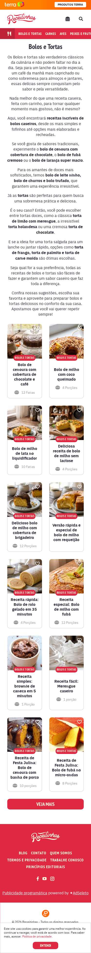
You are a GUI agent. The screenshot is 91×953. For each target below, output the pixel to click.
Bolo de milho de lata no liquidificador (24, 453)
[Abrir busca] (81, 19)
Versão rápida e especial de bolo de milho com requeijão (66, 532)
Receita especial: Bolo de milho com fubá (66, 607)
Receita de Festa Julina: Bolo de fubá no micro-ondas (66, 767)
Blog (23, 853)
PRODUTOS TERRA (70, 4)
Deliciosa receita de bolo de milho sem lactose (66, 453)
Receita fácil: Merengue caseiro (66, 686)
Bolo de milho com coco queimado (66, 374)
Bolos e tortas (30, 34)
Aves (63, 34)
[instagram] (52, 879)
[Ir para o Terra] (14, 5)
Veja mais (45, 804)
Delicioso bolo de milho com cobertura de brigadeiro (24, 530)
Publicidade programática (24, 892)
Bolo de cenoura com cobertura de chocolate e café (24, 374)
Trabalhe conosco (67, 860)
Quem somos (61, 853)
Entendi (45, 945)
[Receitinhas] (21, 18)
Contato (38, 853)
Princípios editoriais (45, 866)
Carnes (50, 34)
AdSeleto (81, 892)
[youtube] (44, 878)
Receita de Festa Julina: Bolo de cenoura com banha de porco (24, 767)
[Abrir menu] (68, 19)
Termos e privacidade (27, 860)
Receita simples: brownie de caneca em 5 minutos (24, 686)
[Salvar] (38, 328)
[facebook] (38, 879)
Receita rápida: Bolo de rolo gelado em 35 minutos (25, 607)
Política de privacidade (37, 936)
